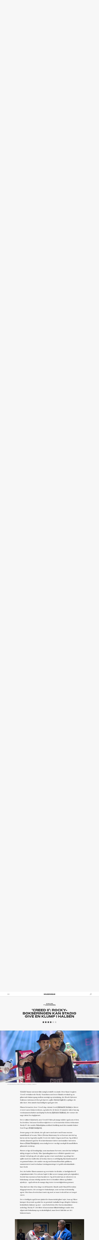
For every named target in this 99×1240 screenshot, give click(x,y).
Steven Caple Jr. (60, 1100)
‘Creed (22, 1092)
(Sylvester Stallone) (59, 1113)
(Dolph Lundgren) (35, 1128)
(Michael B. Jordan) (64, 1107)
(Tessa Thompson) (32, 1143)
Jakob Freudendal (50, 1004)
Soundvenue (49, 994)
